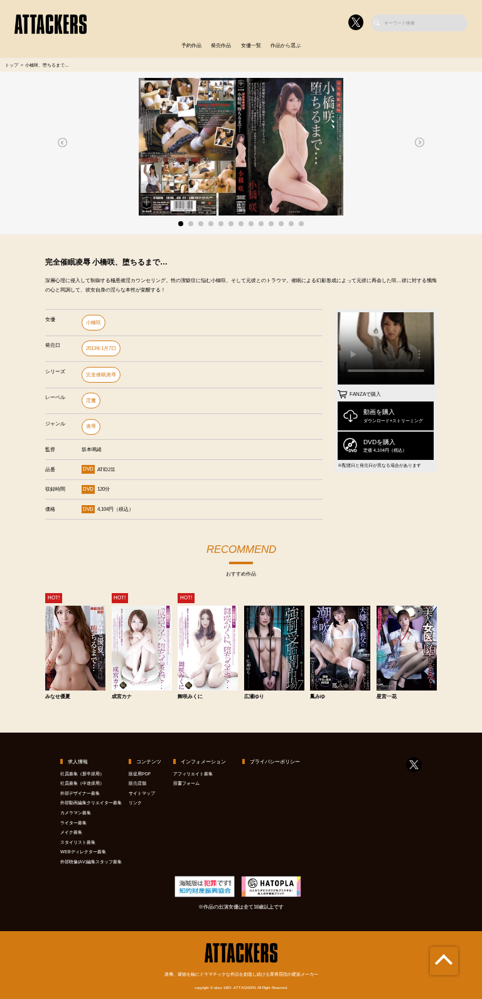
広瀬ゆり (254, 696)
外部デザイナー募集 (80, 793)
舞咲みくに (190, 696)
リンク (135, 802)
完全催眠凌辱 (101, 375)
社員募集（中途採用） (82, 783)
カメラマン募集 (75, 813)
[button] (62, 142)
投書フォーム (186, 783)
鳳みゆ (317, 696)
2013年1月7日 (101, 348)
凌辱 (91, 426)
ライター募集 (73, 823)
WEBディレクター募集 (83, 851)
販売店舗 (137, 783)
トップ (11, 65)
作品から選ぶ (285, 45)
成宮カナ (122, 696)
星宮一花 (387, 696)
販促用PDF (140, 774)
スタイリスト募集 (77, 842)
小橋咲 (93, 322)
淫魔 (91, 400)
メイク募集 (71, 832)
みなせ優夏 (57, 696)
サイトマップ (142, 793)
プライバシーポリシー (275, 762)
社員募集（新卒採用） (82, 774)
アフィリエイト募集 (193, 774)
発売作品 (221, 45)
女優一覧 (251, 45)
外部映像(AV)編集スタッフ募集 (91, 862)
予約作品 (191, 45)
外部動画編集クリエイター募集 (91, 802)
